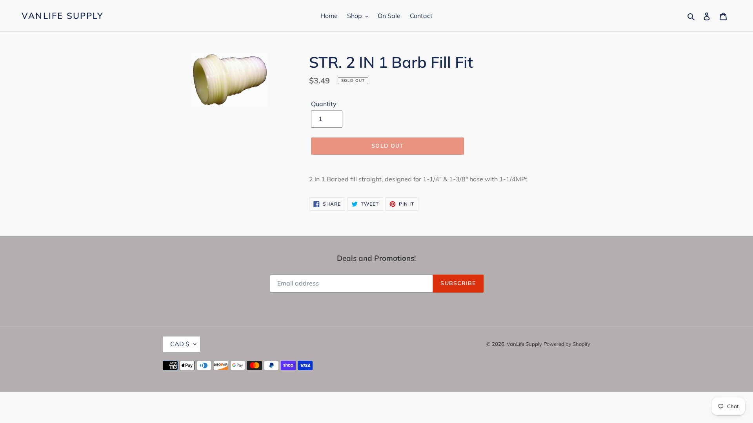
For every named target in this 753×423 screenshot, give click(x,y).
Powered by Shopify (567, 344)
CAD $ (179, 344)
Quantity (323, 104)
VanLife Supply (63, 16)
